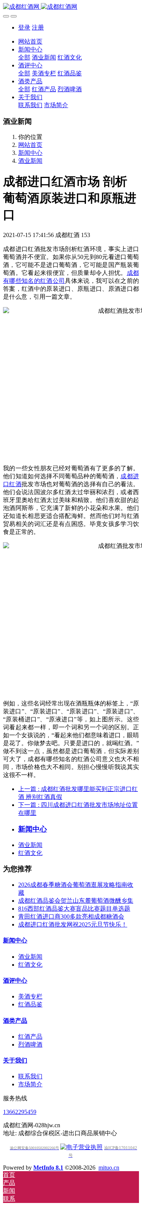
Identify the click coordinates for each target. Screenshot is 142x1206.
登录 (24, 27)
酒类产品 (15, 1020)
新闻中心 (30, 153)
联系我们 (30, 1076)
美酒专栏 (30, 996)
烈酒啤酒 (30, 1044)
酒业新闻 (30, 161)
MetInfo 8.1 (48, 1167)
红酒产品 (30, 1036)
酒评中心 (15, 980)
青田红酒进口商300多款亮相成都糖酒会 (71, 916)
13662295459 (19, 1112)
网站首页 (30, 41)
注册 (38, 27)
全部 (24, 57)
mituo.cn (108, 1167)
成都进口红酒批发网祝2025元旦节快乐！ (72, 924)
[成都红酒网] (71, 7)
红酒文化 (30, 853)
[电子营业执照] (81, 1147)
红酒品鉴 (30, 1004)
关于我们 (15, 1060)
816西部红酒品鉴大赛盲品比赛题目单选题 (74, 908)
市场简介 (30, 1084)
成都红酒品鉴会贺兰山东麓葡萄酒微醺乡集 (75, 900)
